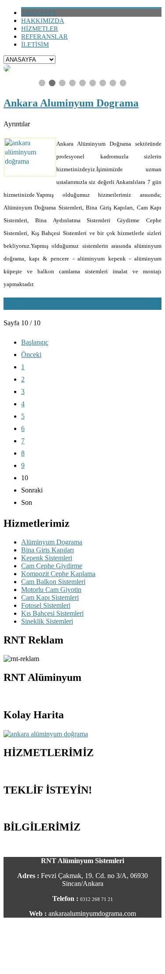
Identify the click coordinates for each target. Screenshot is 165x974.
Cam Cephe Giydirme (51, 566)
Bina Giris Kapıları (47, 550)
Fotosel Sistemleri (45, 605)
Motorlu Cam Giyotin (51, 589)
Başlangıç (34, 342)
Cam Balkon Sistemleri (53, 581)
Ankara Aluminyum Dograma (71, 103)
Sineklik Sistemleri (47, 621)
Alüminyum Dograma (51, 542)
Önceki (31, 354)
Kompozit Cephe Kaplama (58, 573)
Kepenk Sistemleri (46, 558)
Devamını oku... (26, 303)
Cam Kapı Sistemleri (50, 597)
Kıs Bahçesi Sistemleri (52, 613)
